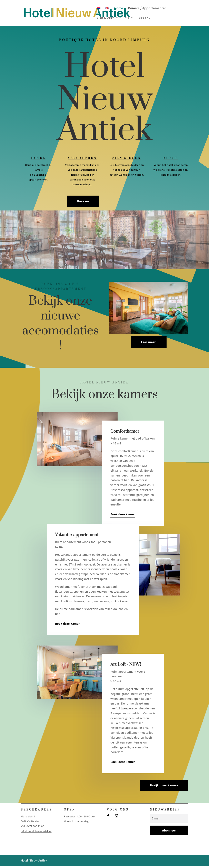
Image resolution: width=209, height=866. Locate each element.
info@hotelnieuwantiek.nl (36, 831)
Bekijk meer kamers (164, 785)
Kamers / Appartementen (147, 8)
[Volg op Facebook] (108, 816)
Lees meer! (148, 342)
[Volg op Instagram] (116, 816)
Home (118, 8)
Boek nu (144, 18)
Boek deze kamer (122, 514)
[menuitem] (98, 11)
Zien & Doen (106, 18)
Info (127, 18)
